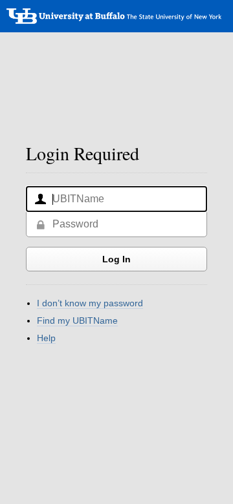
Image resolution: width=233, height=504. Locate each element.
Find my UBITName (77, 320)
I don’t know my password (90, 303)
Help (46, 338)
